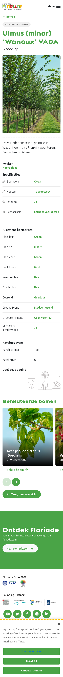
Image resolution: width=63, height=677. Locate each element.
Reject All (31, 661)
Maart (38, 246)
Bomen (10, 16)
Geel (37, 267)
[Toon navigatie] (58, 6)
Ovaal (37, 181)
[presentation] (7, 482)
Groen (38, 236)
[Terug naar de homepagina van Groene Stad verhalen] (12, 6)
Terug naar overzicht (24, 494)
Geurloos (40, 297)
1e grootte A (42, 191)
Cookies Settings (31, 651)
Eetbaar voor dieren (46, 211)
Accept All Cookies (31, 670)
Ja (35, 201)
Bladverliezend (43, 307)
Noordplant (10, 167)
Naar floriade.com (18, 548)
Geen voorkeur (43, 317)
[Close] (59, 624)
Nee (36, 277)
